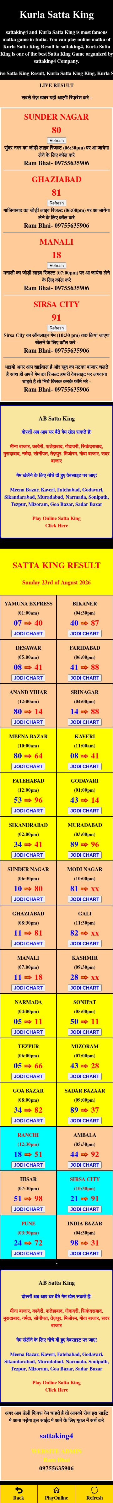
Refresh (57, 140)
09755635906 (56, 1468)
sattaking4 (56, 1435)
